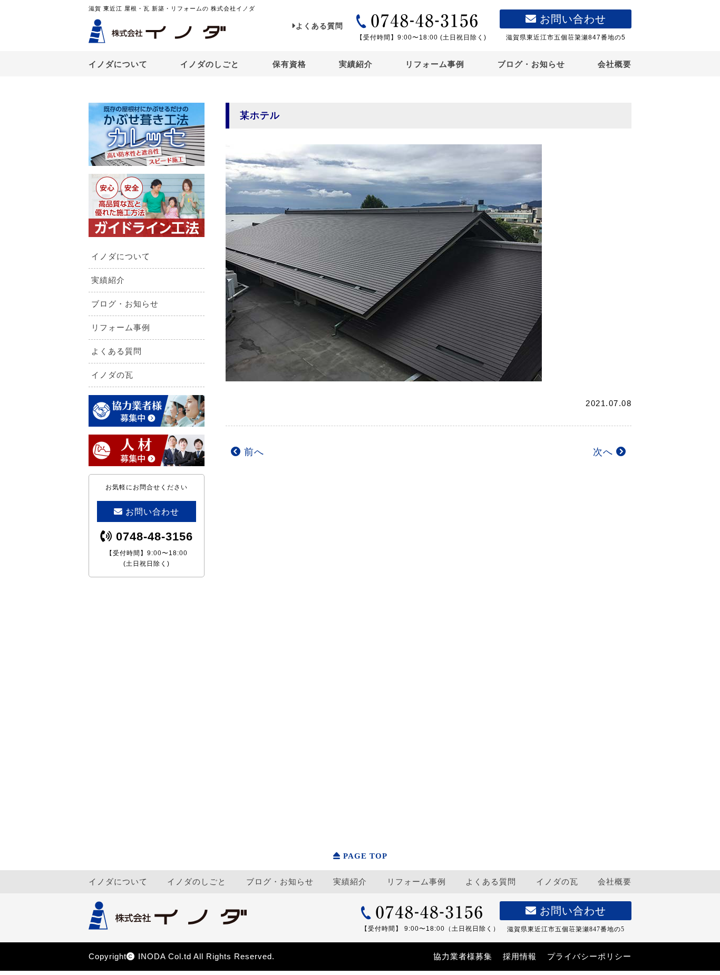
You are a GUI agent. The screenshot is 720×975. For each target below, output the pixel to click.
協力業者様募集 (462, 956)
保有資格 (289, 64)
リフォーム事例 (434, 64)
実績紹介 (356, 64)
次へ (604, 452)
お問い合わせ (571, 19)
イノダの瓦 (112, 374)
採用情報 (520, 956)
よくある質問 (319, 26)
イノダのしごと (209, 64)
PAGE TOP (365, 856)
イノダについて (118, 64)
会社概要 (614, 64)
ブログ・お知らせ (531, 64)
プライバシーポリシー (589, 956)
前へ (252, 452)
